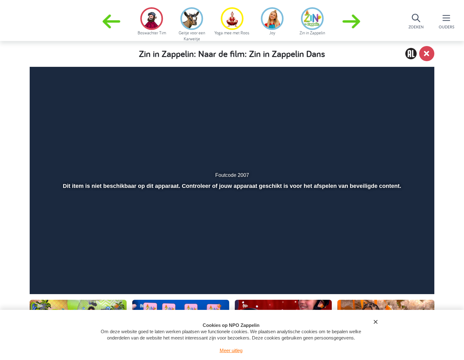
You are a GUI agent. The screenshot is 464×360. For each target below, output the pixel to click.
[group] (152, 20)
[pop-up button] (393, 272)
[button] (351, 21)
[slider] (231, 259)
